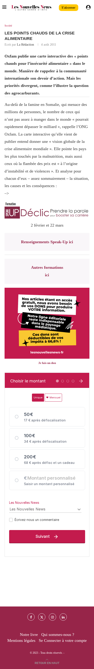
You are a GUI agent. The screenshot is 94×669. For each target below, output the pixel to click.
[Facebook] (31, 617)
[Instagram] (52, 617)
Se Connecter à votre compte (63, 640)
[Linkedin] (63, 617)
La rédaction (25, 44)
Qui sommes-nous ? (57, 634)
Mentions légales (21, 640)
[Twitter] (41, 617)
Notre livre (29, 634)
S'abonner (69, 7)
